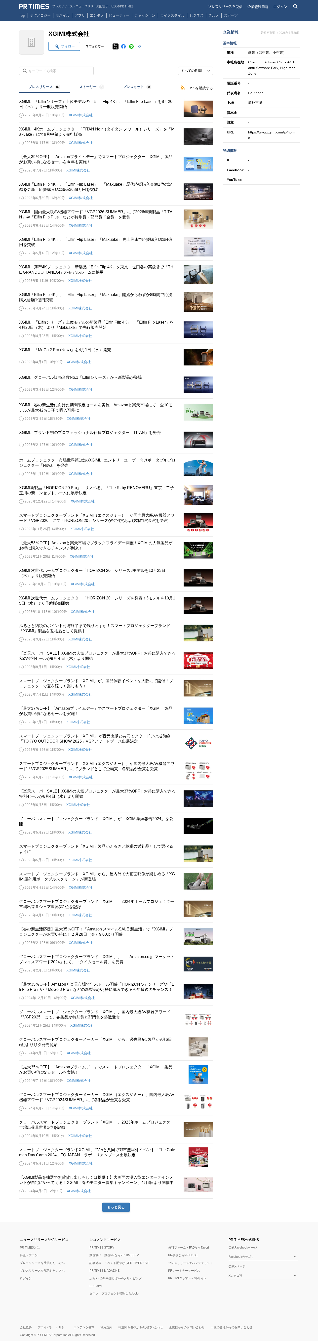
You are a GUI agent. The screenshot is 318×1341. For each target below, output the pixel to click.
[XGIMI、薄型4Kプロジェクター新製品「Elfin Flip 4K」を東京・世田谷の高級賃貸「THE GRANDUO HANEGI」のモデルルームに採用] (116, 274)
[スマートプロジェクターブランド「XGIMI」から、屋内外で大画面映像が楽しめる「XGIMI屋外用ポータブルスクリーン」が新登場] (116, 881)
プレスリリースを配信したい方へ (42, 1270)
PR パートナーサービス (184, 1270)
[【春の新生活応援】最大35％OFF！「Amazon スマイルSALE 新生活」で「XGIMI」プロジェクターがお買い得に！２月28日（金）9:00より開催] (116, 936)
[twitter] (116, 46)
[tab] (44, 87)
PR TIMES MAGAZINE (104, 1270)
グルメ (213, 15)
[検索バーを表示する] (295, 6)
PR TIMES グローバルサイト (187, 1278)
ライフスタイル (172, 15)
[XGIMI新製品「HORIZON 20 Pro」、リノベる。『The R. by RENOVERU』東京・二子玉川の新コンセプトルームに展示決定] (116, 495)
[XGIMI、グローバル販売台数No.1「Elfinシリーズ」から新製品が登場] (116, 384)
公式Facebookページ (243, 1247)
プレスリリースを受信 (225, 6)
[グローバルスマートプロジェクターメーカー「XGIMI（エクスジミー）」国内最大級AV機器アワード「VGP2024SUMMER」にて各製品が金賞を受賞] (116, 1102)
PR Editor (95, 1286)
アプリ (80, 15)
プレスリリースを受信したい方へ (42, 1263)
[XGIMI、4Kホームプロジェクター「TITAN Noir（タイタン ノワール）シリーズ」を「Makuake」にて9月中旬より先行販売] (116, 136)
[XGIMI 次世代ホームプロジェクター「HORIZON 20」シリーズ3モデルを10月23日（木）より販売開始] (116, 577)
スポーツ (231, 15)
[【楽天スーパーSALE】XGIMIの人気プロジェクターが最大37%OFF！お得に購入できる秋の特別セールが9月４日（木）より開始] (116, 660)
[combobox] (195, 71)
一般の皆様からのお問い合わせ (231, 1327)
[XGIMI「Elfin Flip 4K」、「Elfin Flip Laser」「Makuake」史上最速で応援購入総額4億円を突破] (116, 246)
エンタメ (97, 15)
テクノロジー (40, 15)
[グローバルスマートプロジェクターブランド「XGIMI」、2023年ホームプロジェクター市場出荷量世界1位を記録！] (116, 1129)
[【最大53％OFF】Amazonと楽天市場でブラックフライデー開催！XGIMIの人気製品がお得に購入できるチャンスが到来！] (116, 550)
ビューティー (119, 15)
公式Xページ (237, 1266)
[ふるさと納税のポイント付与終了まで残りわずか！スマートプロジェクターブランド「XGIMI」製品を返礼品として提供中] (116, 633)
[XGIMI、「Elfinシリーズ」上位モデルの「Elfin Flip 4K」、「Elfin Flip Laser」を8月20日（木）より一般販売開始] (116, 109)
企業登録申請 (257, 6)
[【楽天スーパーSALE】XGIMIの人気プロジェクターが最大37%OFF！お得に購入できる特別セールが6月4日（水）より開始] (116, 798)
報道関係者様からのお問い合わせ (140, 1327)
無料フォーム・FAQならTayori (188, 1247)
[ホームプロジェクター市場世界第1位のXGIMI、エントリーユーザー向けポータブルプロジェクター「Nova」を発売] (116, 467)
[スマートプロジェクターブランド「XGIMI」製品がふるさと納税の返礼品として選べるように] (116, 853)
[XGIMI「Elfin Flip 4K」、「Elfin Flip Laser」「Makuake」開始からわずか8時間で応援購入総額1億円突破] (116, 302)
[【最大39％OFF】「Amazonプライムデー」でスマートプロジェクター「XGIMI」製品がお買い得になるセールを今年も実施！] (116, 164)
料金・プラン (29, 1255)
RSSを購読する (201, 88)
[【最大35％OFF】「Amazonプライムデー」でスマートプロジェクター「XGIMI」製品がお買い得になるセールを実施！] (116, 1074)
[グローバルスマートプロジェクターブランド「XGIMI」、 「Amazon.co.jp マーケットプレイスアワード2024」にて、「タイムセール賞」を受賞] (116, 964)
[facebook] (123, 46)
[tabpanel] (116, 652)
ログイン (280, 6)
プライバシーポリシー (53, 1327)
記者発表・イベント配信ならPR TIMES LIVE (119, 1263)
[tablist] (90, 87)
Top (22, 15)
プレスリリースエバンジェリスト (190, 1263)
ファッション (144, 15)
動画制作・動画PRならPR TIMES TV (114, 1255)
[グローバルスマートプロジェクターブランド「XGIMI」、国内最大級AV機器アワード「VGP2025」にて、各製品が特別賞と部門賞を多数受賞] (116, 1019)
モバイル (63, 15)
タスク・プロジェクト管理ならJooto (114, 1293)
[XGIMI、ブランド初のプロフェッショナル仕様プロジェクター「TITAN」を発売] (116, 440)
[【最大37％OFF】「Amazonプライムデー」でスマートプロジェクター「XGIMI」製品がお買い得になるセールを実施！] (116, 715)
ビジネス (196, 15)
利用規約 (106, 1327)
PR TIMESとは (30, 1247)
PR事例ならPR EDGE (183, 1255)
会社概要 (26, 1327)
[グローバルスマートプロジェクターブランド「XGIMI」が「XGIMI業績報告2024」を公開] (116, 826)
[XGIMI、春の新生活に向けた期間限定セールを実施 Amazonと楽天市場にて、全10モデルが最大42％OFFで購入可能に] (116, 412)
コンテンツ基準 (84, 1327)
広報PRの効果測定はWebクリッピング (115, 1278)
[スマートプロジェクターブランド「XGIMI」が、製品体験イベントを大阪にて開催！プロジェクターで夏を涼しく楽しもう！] (116, 688)
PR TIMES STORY (101, 1247)
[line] (131, 46)
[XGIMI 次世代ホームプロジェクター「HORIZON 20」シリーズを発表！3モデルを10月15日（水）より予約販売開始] (116, 605)
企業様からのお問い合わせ (187, 1327)
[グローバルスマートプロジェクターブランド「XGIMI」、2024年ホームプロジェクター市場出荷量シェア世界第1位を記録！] (116, 908)
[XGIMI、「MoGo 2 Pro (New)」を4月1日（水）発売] (116, 357)
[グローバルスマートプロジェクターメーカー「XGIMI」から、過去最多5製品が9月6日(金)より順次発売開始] (116, 1046)
